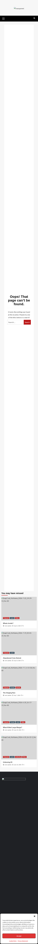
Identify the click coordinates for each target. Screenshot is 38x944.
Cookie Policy (13, 941)
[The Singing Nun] (19, 678)
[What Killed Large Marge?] (19, 713)
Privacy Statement (23, 941)
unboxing (18, 757)
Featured (6, 618)
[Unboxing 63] (19, 747)
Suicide (18, 687)
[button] (34, 916)
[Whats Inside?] (19, 608)
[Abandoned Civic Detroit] (19, 643)
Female (12, 687)
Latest (12, 618)
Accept (19, 936)
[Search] (34, 18)
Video (17, 618)
